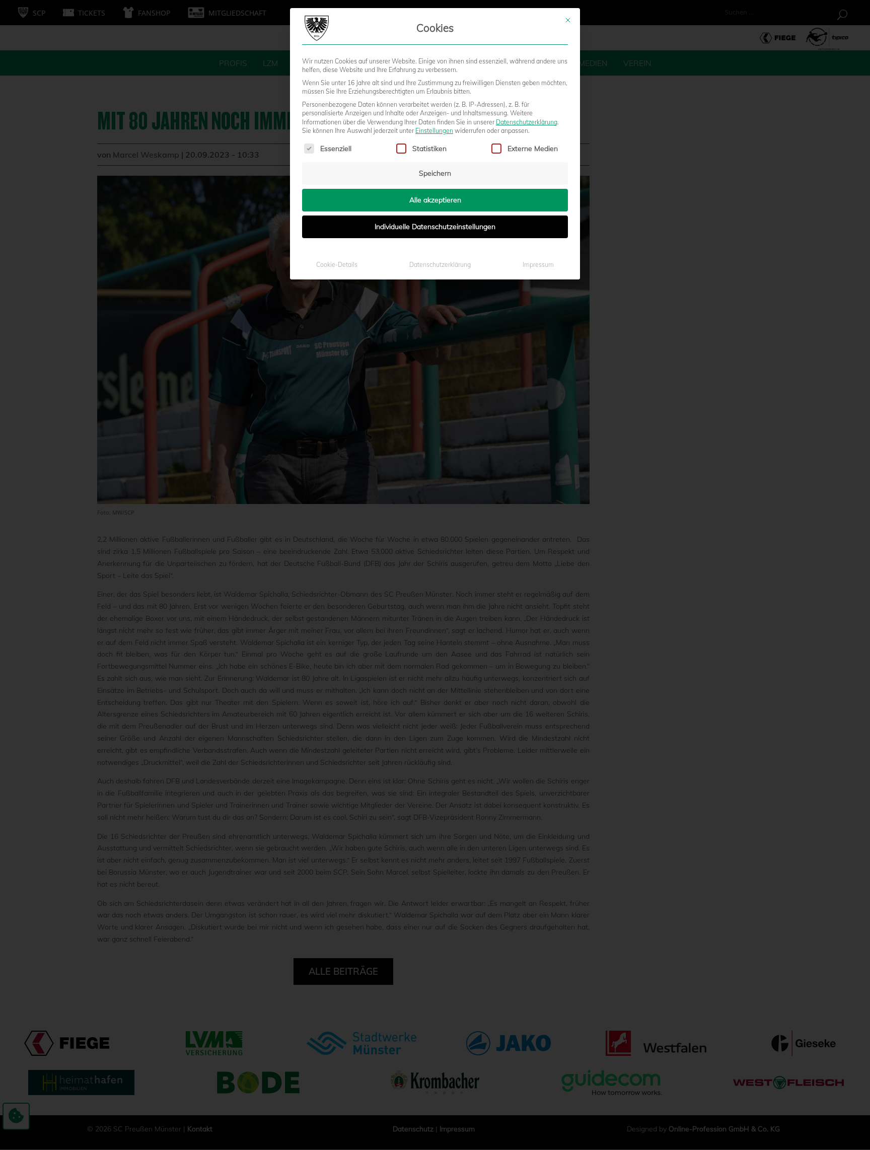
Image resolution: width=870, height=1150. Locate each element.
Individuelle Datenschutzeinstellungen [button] (435, 226)
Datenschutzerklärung (526, 122)
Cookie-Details (336, 264)
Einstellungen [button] (434, 130)
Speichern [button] (435, 173)
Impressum (538, 264)
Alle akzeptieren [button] (435, 199)
